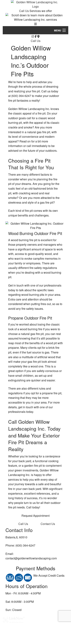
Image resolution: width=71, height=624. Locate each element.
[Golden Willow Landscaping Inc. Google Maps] (38, 36)
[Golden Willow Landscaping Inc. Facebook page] (36, 36)
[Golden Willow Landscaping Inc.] (35, 4)
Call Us (24, 11)
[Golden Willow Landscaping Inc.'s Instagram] (32, 36)
